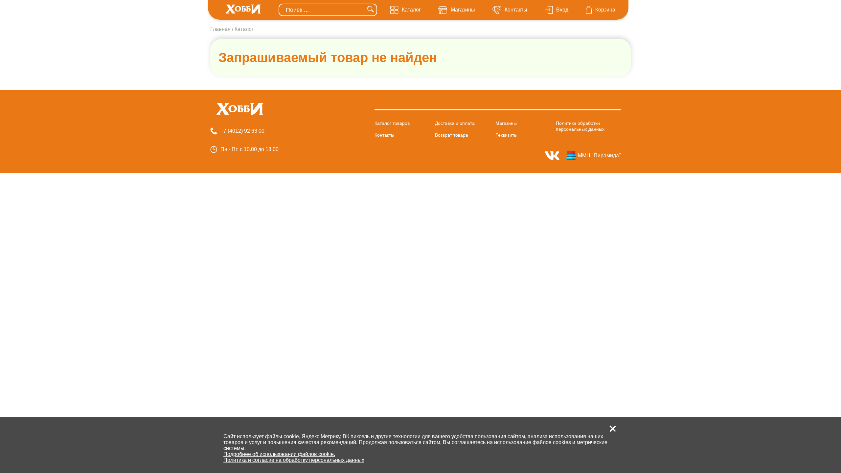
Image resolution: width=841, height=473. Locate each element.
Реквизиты (506, 135)
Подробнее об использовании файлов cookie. (279, 454)
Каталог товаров (392, 123)
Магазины (506, 123)
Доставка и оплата (455, 123)
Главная (220, 29)
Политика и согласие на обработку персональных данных (293, 460)
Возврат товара (451, 135)
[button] (613, 429)
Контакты (384, 135)
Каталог (244, 29)
